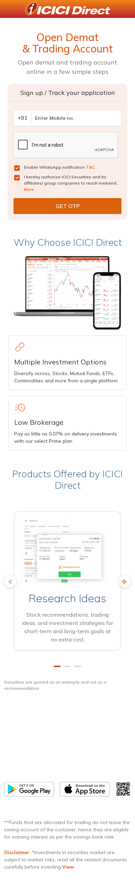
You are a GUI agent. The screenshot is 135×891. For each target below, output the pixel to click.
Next (125, 581)
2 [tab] (67, 666)
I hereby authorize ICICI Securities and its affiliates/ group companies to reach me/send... (71, 183)
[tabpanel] (67, 584)
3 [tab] (77, 666)
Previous (10, 581)
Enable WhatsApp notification (59, 167)
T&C (90, 167)
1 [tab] (57, 666)
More (29, 189)
